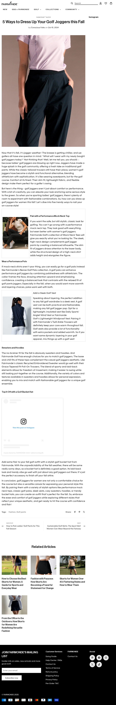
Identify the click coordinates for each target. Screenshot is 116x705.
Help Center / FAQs (54, 660)
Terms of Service (53, 668)
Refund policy (52, 672)
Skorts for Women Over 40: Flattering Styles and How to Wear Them (72, 582)
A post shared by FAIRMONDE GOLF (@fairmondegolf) (23, 453)
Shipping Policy (52, 675)
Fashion (12, 512)
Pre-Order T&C (52, 683)
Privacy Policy (51, 679)
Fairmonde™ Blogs (43, 17)
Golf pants (21, 512)
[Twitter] (84, 512)
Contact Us (51, 664)
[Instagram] (106, 657)
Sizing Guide (51, 656)
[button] (111, 3)
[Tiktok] (99, 664)
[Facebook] (75, 512)
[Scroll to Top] (111, 692)
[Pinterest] (79, 512)
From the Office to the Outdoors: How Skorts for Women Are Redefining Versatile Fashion (13, 624)
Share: (68, 512)
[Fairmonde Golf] (10, 3)
